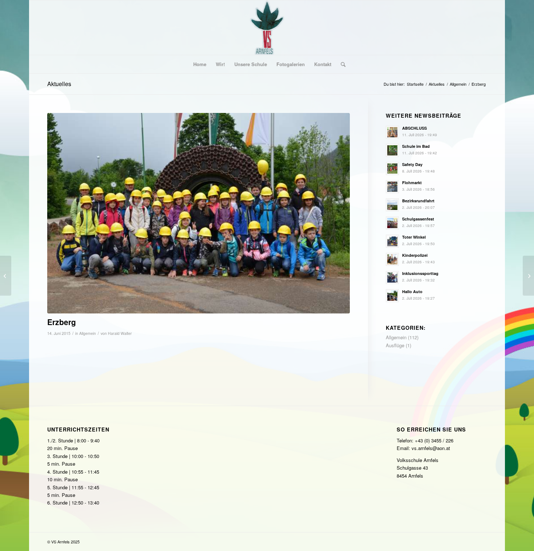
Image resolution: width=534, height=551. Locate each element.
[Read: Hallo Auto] (392, 295)
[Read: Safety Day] (392, 168)
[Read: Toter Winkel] (392, 241)
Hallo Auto (412, 291)
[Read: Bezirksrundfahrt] (392, 204)
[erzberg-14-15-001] (198, 213)
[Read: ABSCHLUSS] (392, 132)
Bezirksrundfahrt (418, 200)
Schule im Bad (416, 146)
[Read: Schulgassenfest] (392, 223)
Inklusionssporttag (420, 273)
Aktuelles (59, 84)
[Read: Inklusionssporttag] (392, 277)
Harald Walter (120, 333)
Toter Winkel (414, 237)
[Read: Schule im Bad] (392, 150)
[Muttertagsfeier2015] (5, 276)
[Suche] (340, 64)
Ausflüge (395, 345)
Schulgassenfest (418, 219)
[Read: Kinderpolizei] (392, 259)
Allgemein (87, 333)
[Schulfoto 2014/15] (528, 276)
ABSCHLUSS (414, 128)
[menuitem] (200, 64)
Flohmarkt (412, 182)
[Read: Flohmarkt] (392, 186)
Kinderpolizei (415, 255)
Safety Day (412, 164)
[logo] (267, 27)
